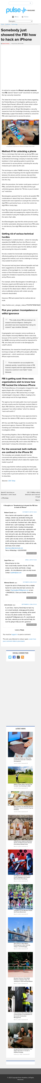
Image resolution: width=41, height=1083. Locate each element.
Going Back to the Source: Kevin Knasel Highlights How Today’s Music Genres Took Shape (22, 877)
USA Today (11, 481)
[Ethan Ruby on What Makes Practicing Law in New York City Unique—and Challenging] (20, 930)
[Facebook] (14, 657)
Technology (14, 24)
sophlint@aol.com (15, 572)
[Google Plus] (18, 657)
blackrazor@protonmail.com (14, 548)
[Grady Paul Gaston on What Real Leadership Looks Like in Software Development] (20, 744)
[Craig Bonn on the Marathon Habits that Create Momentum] (20, 897)
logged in (14, 634)
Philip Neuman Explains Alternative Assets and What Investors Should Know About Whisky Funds (23, 842)
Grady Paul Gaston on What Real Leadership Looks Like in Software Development (23, 759)
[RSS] (22, 657)
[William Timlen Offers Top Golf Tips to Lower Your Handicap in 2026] (20, 775)
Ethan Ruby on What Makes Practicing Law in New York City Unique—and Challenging (22, 945)
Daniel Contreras (5, 43)
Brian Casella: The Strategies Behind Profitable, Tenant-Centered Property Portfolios (23, 808)
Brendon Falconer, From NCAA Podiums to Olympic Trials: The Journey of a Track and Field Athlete (23, 980)
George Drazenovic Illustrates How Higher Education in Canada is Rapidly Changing (23, 1050)
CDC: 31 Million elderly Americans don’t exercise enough (32, 495)
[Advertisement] (20, 67)
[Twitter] (9, 657)
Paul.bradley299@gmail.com (20, 590)
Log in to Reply (31, 553)
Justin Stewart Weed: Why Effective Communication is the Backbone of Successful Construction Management (23, 1015)
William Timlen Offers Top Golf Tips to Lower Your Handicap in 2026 (23, 785)
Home (2, 24)
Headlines (7, 24)
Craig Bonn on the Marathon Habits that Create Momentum (23, 911)
